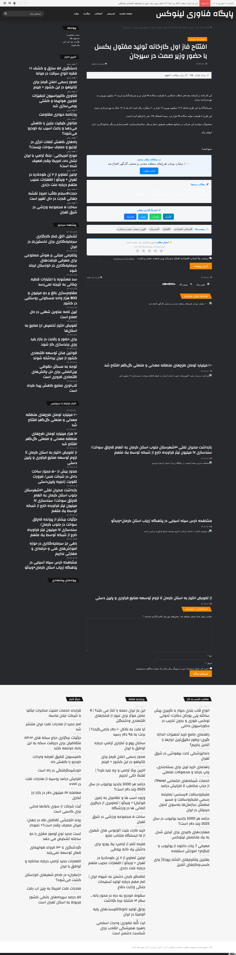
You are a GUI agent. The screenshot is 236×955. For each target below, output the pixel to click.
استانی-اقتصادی (189, 258)
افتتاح (177, 258)
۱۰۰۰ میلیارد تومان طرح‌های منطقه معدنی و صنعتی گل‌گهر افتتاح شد (149, 163)
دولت (76, 13)
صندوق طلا (74, 38)
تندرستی (111, 13)
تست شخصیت (73, 35)
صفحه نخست (125, 13)
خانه (208, 27)
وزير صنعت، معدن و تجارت (150, 258)
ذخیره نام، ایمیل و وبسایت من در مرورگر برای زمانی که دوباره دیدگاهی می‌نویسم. (172, 668)
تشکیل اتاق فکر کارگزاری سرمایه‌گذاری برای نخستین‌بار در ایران (174, 190)
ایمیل (208, 663)
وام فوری (75, 45)
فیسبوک (130, 216)
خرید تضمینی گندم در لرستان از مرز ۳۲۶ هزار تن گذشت (173, 3)
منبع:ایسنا (207, 148)
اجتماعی (98, 13)
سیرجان (169, 258)
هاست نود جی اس (71, 41)
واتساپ (155, 216)
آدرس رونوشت (201, 266)
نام (210, 656)
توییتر (142, 216)
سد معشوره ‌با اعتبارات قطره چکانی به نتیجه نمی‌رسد (179, 198)
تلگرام (168, 216)
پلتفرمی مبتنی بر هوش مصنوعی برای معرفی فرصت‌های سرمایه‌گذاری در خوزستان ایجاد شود (159, 194)
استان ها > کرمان (196, 27)
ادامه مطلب (149, 170)
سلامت (86, 13)
